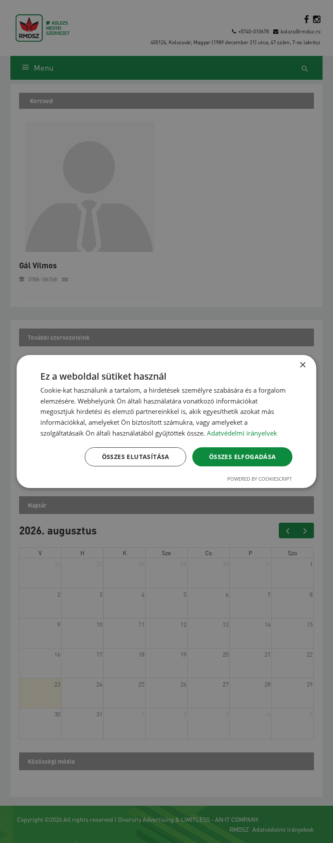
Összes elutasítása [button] (136, 456)
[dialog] (166, 421)
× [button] (302, 365)
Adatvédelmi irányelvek (242, 433)
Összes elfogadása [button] (242, 456)
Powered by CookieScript (259, 478)
